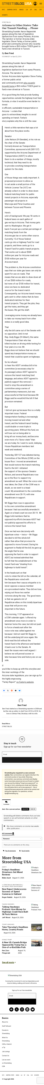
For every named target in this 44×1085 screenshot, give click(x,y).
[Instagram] (22, 1009)
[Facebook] (11, 1009)
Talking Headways (8, 904)
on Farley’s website (25, 682)
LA (27, 9)
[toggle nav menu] (40, 3)
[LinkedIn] (27, 1009)
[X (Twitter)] (17, 1009)
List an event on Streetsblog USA (7, 1063)
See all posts (8, 962)
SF (31, 9)
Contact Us (5, 1055)
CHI (40, 9)
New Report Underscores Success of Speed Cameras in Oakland (14, 891)
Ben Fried (9, 53)
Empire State (12, 9)
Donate (5, 15)
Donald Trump (7, 939)
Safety (4, 867)
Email (5, 754)
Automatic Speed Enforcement (12, 886)
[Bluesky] (33, 1009)
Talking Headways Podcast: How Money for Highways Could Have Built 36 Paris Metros (15, 910)
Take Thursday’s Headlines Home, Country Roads (15, 928)
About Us (5, 1022)
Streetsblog (6, 22)
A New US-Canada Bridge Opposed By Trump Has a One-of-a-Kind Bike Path (14, 945)
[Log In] (35, 3)
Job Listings (6, 1051)
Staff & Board (6, 1026)
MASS (21, 9)
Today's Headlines (8, 924)
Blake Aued (6, 878)
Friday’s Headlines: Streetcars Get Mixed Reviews (12, 872)
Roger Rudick (7, 897)
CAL (35, 9)
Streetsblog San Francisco (12, 884)
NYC (3, 9)
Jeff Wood (6, 917)
